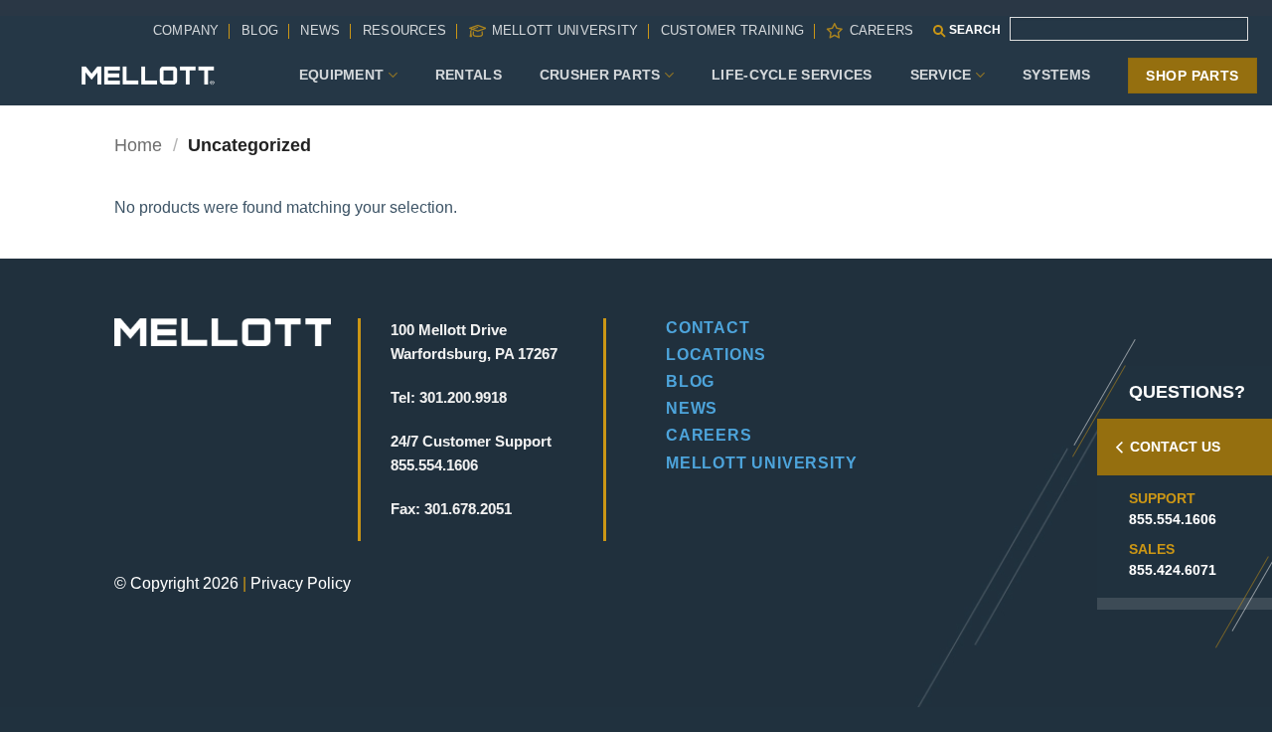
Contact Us (1175, 447)
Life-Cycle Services (792, 75)
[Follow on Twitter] (198, 457)
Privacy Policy (300, 583)
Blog (259, 30)
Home (138, 144)
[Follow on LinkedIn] (232, 457)
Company (186, 30)
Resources (404, 30)
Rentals (468, 75)
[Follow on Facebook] (130, 457)
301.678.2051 (468, 508)
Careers (881, 30)
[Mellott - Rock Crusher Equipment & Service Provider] (148, 75)
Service (941, 75)
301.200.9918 (463, 397)
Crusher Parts (600, 75)
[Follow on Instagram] (164, 457)
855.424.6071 (1172, 570)
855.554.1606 (1172, 519)
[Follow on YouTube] (265, 457)
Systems (1056, 75)
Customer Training (732, 30)
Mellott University (565, 30)
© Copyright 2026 (176, 583)
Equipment (342, 75)
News (320, 30)
